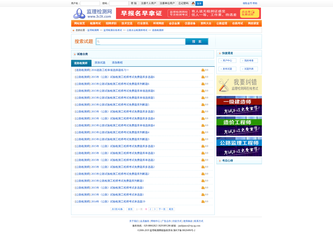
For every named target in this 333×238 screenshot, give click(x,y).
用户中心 (227, 60)
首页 (130, 209)
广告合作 (166, 221)
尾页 (171, 209)
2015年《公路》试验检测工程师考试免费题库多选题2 (123, 167)
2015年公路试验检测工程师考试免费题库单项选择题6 (123, 90)
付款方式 (177, 221)
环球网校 (158, 23)
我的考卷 (249, 60)
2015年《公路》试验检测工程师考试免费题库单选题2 (123, 160)
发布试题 (227, 68)
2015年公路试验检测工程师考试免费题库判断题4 (120, 132)
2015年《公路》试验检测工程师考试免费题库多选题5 (123, 111)
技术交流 (127, 23)
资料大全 (206, 23)
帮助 (255, 3)
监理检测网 (93, 30)
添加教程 (117, 62)
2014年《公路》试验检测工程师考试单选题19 (118, 201)
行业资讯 (142, 23)
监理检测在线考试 (112, 30)
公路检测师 (82, 77)
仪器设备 (190, 23)
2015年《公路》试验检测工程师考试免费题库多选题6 (123, 77)
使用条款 (188, 221)
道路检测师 (158, 30)
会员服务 (144, 221)
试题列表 (249, 68)
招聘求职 (111, 23)
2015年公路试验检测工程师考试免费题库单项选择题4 (123, 125)
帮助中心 (155, 221)
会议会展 (174, 23)
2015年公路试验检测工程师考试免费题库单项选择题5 (123, 97)
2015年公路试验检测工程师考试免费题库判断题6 (120, 83)
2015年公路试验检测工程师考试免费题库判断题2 (120, 173)
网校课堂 (253, 23)
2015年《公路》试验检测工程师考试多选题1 (117, 187)
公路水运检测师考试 (137, 30)
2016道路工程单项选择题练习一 (110, 70)
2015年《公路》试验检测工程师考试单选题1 (117, 194)
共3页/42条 (117, 209)
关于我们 (134, 221)
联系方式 (198, 221)
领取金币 (247, 3)
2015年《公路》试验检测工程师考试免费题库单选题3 (123, 153)
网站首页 (79, 23)
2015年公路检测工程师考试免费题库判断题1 (117, 180)
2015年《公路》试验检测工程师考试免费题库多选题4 (123, 118)
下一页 (162, 209)
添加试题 (100, 62)
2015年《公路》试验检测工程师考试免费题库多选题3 (123, 146)
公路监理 (221, 23)
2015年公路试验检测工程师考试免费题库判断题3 (120, 139)
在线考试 (237, 23)
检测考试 (95, 23)
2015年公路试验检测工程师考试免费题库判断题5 (120, 104)
